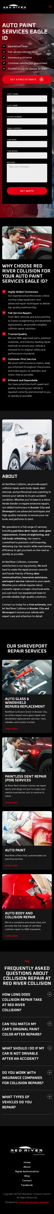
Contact (27, 1180)
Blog (27, 1175)
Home (27, 1162)
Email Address (14, 128)
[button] (49, 6)
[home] (15, 7)
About (27, 1166)
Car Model (12, 151)
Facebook (27, 1185)
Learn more (11, 728)
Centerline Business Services (33, 1201)
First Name (12, 94)
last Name (12, 105)
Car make (12, 139)
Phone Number (14, 117)
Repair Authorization (27, 1171)
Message (11, 162)
